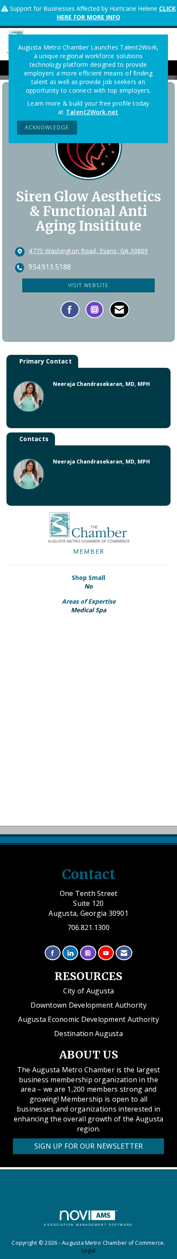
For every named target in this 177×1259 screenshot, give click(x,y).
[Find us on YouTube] (106, 953)
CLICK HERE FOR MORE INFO (116, 12)
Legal (88, 1250)
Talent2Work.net (92, 112)
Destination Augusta (88, 1033)
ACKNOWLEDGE (47, 127)
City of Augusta (88, 991)
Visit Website (88, 285)
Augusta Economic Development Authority (88, 1019)
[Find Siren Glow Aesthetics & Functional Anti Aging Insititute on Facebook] (70, 309)
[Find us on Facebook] (53, 953)
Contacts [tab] (34, 439)
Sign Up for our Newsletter (88, 1146)
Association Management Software (88, 1224)
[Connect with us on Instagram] (88, 953)
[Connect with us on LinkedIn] (70, 953)
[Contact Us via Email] (124, 953)
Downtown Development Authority (88, 1005)
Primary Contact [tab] (45, 361)
